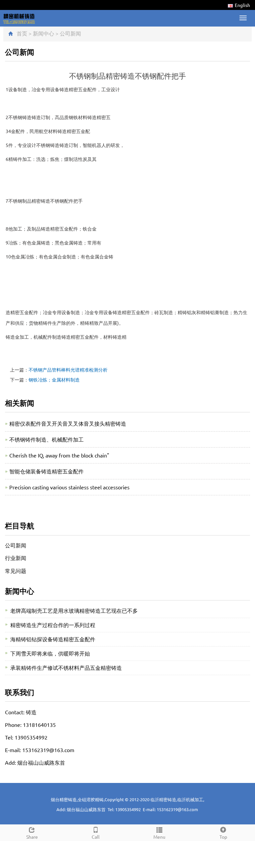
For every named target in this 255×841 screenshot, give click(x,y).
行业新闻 (15, 557)
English (242, 5)
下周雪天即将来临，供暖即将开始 (50, 653)
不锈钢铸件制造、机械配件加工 (46, 439)
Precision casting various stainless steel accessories (69, 487)
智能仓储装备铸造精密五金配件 (46, 471)
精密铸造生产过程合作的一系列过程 (52, 624)
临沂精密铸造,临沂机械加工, (177, 799)
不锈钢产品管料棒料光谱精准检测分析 (68, 370)
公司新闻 (70, 33)
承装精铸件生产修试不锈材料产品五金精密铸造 (66, 667)
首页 (22, 33)
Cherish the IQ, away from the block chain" (59, 455)
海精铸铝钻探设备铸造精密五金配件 (52, 639)
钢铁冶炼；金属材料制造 (54, 380)
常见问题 (15, 570)
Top (223, 837)
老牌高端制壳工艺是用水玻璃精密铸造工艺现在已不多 (74, 610)
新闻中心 (43, 33)
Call (96, 837)
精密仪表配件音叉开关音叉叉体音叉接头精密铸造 (67, 423)
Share (32, 837)
